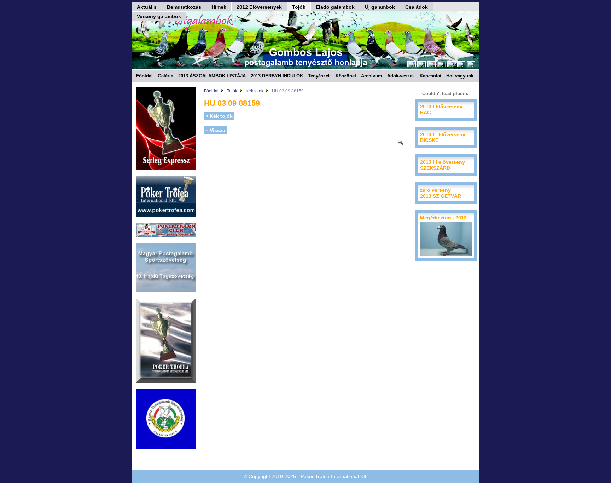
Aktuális (147, 7)
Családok (416, 7)
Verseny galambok (159, 16)
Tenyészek (319, 76)
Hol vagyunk (459, 76)
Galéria (165, 76)
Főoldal (144, 76)
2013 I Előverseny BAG (441, 109)
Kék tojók (254, 90)
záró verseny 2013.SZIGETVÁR (440, 193)
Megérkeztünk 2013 (443, 217)
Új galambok (380, 7)
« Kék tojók (219, 116)
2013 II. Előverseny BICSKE (442, 137)
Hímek (218, 7)
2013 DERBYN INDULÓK (277, 76)
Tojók (299, 7)
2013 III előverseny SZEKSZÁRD (442, 165)
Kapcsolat (430, 76)
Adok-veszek (401, 76)
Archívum (371, 76)
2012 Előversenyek (259, 7)
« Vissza (215, 130)
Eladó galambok (335, 7)
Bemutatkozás (184, 7)
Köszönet (346, 76)
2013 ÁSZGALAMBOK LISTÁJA (212, 76)
